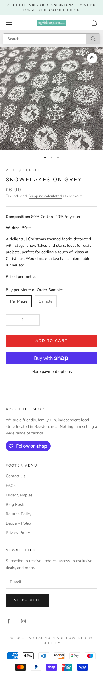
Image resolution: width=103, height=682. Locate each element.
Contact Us (15, 476)
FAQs (11, 485)
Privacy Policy (18, 532)
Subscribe (27, 600)
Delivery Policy (19, 523)
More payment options (51, 371)
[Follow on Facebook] (8, 621)
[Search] (93, 39)
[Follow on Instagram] (23, 621)
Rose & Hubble (23, 170)
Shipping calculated (45, 196)
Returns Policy (18, 514)
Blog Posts (15, 504)
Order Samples (19, 495)
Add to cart (51, 340)
